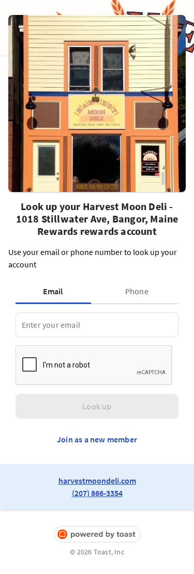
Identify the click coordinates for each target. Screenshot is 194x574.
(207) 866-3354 (97, 493)
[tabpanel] (97, 324)
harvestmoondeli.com (97, 480)
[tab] (55, 291)
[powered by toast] (97, 534)
